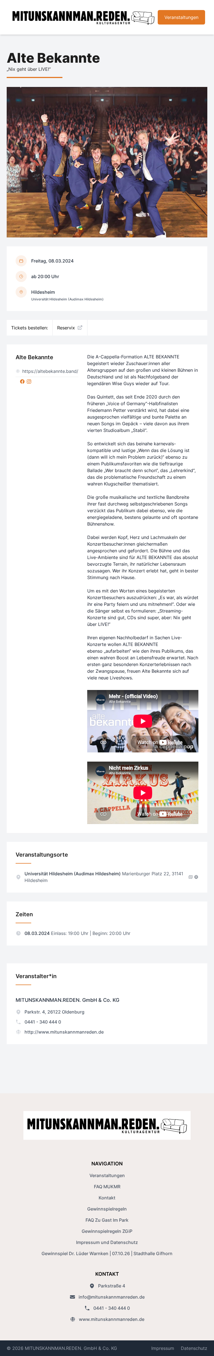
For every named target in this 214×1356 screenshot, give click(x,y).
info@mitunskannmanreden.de (112, 1297)
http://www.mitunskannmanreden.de (64, 1032)
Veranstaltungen (181, 17)
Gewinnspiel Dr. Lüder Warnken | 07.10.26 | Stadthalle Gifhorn (107, 1253)
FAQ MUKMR (107, 1186)
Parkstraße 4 (111, 1286)
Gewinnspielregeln (107, 1209)
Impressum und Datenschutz (107, 1242)
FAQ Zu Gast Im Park (107, 1220)
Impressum (162, 1348)
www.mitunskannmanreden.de (111, 1319)
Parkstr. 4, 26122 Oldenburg (54, 1012)
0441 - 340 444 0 (43, 1022)
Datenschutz (194, 1348)
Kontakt (107, 1198)
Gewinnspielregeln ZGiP (107, 1231)
